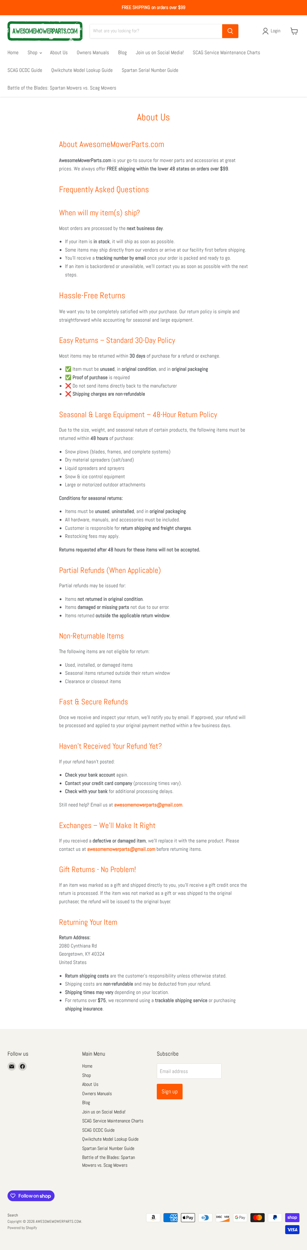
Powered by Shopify (22, 1227)
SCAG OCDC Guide (24, 70)
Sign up (170, 1091)
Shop (33, 52)
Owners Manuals (93, 52)
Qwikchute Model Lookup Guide (82, 70)
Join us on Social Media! (160, 52)
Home (13, 52)
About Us (59, 52)
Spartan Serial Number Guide (150, 70)
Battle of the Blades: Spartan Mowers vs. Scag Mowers (61, 87)
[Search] (230, 31)
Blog (122, 52)
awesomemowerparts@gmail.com (148, 804)
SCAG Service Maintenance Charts (226, 52)
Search (12, 1215)
